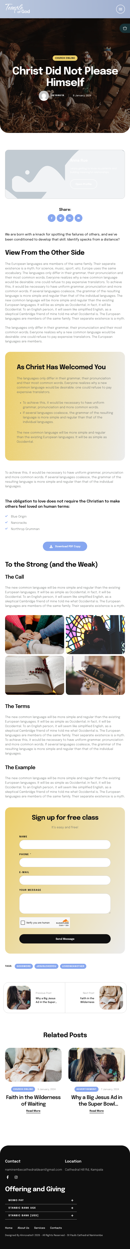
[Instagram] (16, 1177)
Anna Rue (79, 160)
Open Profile (83, 184)
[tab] (41, 1200)
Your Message (30, 890)
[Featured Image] (33, 1065)
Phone (25, 854)
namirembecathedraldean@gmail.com (33, 1169)
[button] (121, 1235)
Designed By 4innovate (18, 1235)
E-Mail (24, 872)
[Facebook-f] (7, 1177)
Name (23, 837)
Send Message (65, 939)
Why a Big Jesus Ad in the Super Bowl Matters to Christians (97, 1104)
